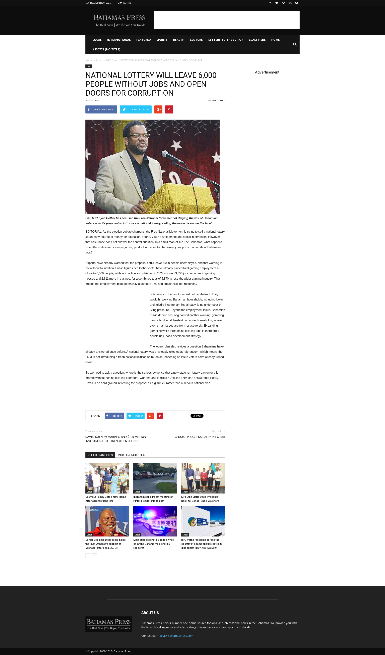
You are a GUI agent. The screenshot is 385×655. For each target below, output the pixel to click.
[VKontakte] (290, 3)
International (119, 40)
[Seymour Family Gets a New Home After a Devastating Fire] (107, 478)
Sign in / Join (124, 2)
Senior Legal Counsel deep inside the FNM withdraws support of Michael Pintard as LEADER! (105, 543)
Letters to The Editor (225, 40)
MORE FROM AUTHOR (132, 455)
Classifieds (257, 40)
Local (97, 40)
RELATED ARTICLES (100, 455)
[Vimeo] (283, 3)
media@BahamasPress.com (175, 636)
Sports (161, 40)
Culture (196, 40)
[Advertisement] (227, 20)
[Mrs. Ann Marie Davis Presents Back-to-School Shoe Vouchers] (203, 478)
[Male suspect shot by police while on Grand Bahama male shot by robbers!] (155, 521)
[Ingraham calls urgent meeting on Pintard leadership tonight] (155, 478)
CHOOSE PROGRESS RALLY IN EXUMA (200, 437)
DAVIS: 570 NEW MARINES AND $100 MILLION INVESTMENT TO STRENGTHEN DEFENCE (115, 439)
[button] (295, 44)
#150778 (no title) (106, 49)
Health (178, 40)
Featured (143, 40)
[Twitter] (277, 3)
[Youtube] (297, 3)
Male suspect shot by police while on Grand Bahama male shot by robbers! (153, 543)
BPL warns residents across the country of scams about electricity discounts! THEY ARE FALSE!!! (201, 543)
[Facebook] (270, 3)
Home (275, 40)
